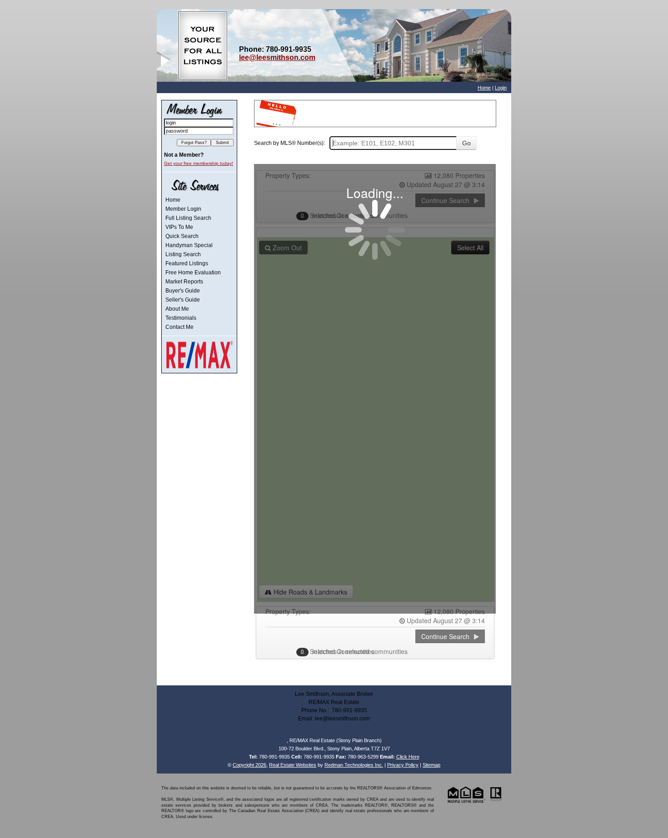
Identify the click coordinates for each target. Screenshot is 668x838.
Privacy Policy (403, 765)
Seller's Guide (182, 300)
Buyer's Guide (182, 291)
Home (484, 87)
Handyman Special (189, 245)
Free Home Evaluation (193, 272)
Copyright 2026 (249, 765)
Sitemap (431, 765)
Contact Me (179, 327)
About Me (177, 309)
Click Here (407, 756)
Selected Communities (338, 651)
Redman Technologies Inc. (353, 765)
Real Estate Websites (292, 765)
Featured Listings (186, 263)
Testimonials (180, 318)
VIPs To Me (179, 227)
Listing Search (183, 254)
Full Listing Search (188, 218)
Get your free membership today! (198, 163)
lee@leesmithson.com (277, 57)
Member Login (183, 209)
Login (501, 87)
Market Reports (184, 281)
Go (466, 143)
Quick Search (182, 236)
